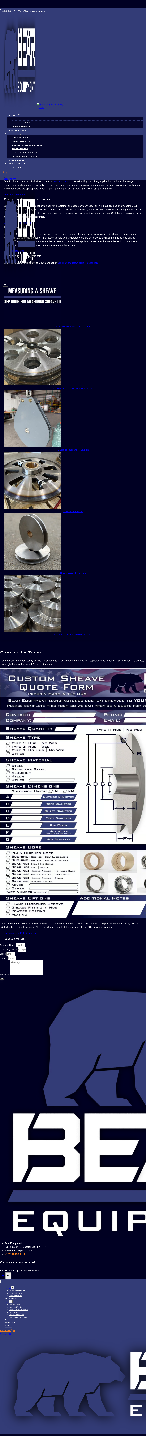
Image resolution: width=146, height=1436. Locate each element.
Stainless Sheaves (73, 573)
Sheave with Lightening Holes (73, 388)
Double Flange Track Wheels (73, 634)
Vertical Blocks (21, 138)
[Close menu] (0, 1281)
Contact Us (6, 1334)
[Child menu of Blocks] (20, 134)
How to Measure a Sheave (73, 326)
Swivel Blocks (20, 149)
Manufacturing (17, 164)
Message (5, 974)
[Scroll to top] (2, 1276)
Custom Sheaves (21, 126)
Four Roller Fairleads (25, 153)
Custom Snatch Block (73, 449)
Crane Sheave (73, 511)
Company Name (9, 949)
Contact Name (8, 945)
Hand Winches (16, 160)
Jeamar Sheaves (21, 123)
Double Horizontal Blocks (27, 145)
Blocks (7, 1302)
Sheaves (8, 1288)
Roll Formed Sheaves (24, 119)
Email (3, 953)
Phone (4, 958)
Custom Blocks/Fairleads (26, 156)
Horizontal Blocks (22, 141)
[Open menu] (5, 284)
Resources (14, 167)
